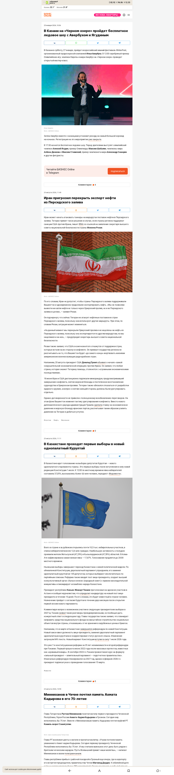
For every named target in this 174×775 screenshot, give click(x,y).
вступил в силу (102, 639)
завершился (86, 629)
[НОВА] (107, 14)
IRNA (81, 224)
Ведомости (114, 473)
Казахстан (47, 671)
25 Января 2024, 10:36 (52, 25)
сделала (98, 405)
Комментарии (87, 185)
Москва (60, 7)
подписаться (118, 171)
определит (85, 593)
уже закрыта (95, 139)
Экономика (65, 420)
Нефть (56, 420)
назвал (62, 613)
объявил (102, 362)
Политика (47, 420)
